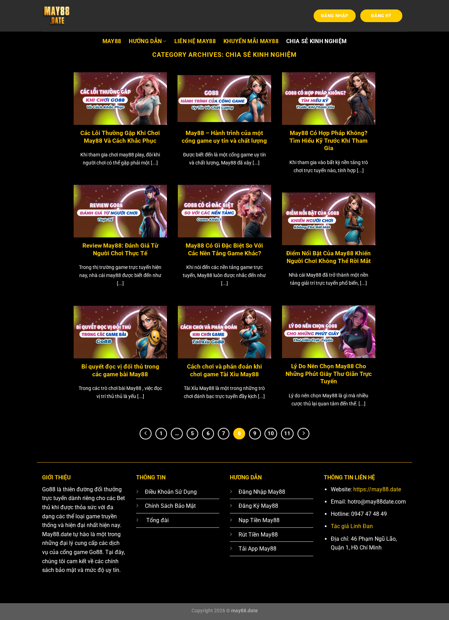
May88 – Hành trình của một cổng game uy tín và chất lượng (224, 137)
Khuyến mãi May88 (251, 41)
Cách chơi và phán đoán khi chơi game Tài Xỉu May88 (224, 370)
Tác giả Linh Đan (352, 526)
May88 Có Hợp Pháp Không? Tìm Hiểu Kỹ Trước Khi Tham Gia (328, 140)
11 (287, 433)
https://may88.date (377, 489)
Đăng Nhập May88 (262, 491)
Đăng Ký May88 (258, 506)
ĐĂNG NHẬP (334, 15)
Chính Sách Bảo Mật (170, 506)
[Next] (303, 434)
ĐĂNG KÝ (381, 15)
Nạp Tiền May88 (259, 520)
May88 (111, 41)
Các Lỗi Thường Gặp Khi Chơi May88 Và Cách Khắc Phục (120, 137)
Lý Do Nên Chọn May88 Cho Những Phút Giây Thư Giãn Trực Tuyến (329, 374)
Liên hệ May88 (195, 41)
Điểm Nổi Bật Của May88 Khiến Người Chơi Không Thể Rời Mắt (328, 257)
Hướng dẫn (145, 41)
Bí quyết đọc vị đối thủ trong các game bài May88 (120, 370)
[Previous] (146, 434)
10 (271, 433)
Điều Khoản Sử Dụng (171, 491)
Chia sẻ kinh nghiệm (316, 41)
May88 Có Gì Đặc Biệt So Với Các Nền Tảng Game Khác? (224, 249)
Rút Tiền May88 (258, 534)
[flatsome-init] (77, 16)
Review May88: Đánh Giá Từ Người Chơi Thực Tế (120, 249)
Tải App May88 (257, 548)
